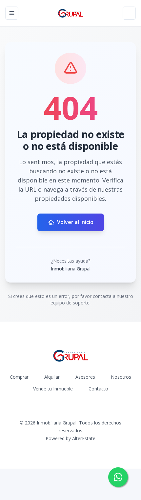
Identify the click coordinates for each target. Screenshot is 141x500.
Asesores (85, 377)
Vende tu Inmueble (53, 389)
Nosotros (121, 377)
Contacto (98, 389)
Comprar (19, 377)
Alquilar (52, 377)
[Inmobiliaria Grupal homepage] (70, 13)
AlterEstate (83, 438)
